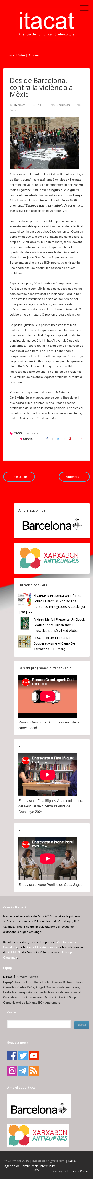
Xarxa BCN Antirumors (41, 947)
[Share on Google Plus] (82, 438)
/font (55, 418)
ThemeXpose (79, 1171)
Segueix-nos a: (18, 1042)
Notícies (14, 110)
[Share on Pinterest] (70, 438)
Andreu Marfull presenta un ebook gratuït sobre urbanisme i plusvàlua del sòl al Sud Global (59, 624)
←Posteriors (19, 476)
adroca (22, 105)
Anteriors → (74, 476)
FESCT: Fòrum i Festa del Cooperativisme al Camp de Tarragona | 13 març (54, 643)
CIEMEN (14, 952)
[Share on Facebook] (47, 438)
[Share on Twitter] (58, 438)
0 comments (63, 105)
